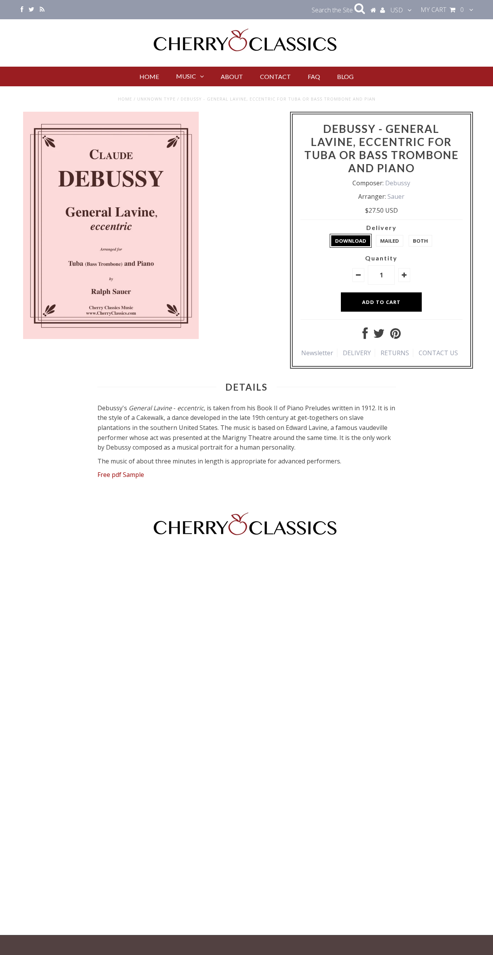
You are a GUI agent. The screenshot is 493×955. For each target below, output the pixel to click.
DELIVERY (357, 353)
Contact (275, 76)
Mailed (389, 240)
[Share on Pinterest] (395, 335)
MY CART (442, 9)
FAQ (314, 76)
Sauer (395, 196)
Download (350, 240)
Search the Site (333, 10)
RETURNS (395, 353)
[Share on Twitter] (379, 335)
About (232, 76)
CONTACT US (438, 353)
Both (420, 240)
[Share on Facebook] (365, 335)
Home (149, 76)
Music (186, 76)
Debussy (397, 183)
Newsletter (317, 353)
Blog (345, 76)
